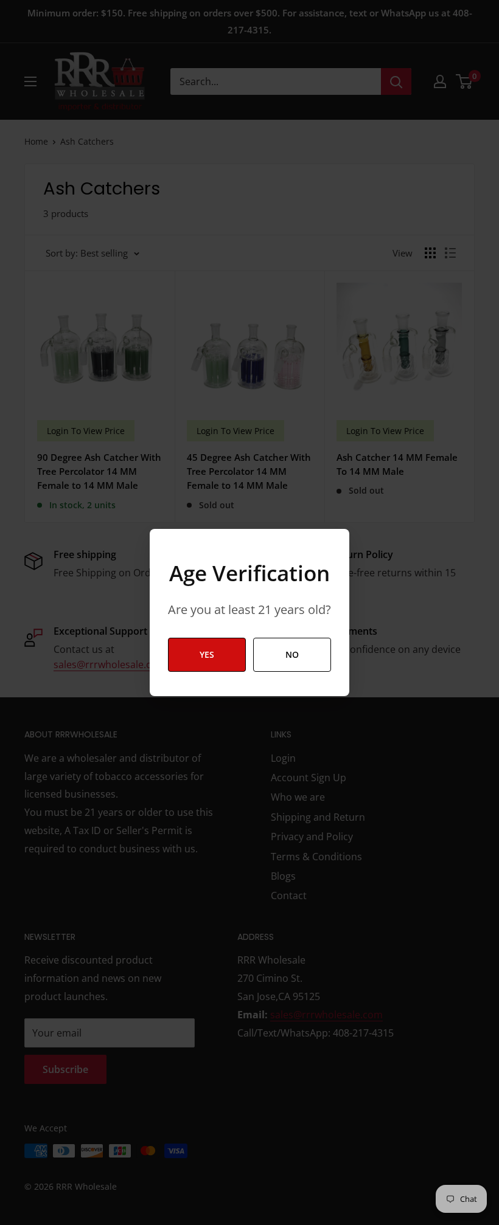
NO (292, 654)
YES (207, 654)
